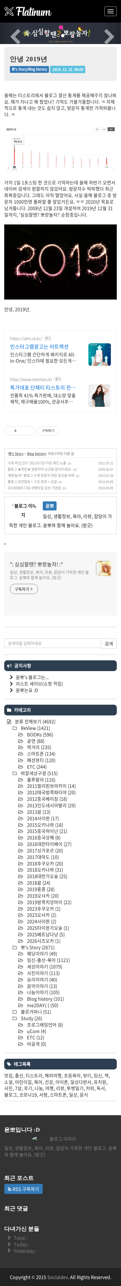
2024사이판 (41, 921)
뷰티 (87, 1075)
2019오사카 (42, 895)
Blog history (36, 453)
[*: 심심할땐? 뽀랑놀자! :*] (28, 11)
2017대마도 (42, 856)
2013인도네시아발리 (51, 805)
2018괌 (38, 882)
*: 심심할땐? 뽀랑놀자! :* (36, 564)
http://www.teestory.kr (31, 379)
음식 (84, 1094)
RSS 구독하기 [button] (25, 1188)
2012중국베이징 (46, 798)
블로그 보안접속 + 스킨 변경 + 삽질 (32, 481)
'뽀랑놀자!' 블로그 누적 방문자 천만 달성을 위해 (41, 475)
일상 (73, 1094)
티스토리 (34, 1075)
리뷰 (60, 1088)
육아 (38, 1081)
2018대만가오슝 (46, 876)
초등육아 (72, 1075)
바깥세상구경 (39, 773)
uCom (36, 1031)
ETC (36, 766)
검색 (109, 643)
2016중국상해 (43, 837)
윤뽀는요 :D (27, 690)
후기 (28, 1088)
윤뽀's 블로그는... (32, 677)
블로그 (10, 1094)
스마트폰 (40, 753)
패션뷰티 (40, 760)
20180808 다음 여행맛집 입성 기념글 (34, 487)
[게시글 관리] (28, 431)
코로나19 (28, 1094)
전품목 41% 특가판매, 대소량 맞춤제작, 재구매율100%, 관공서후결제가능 (43, 398)
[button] (9, 33)
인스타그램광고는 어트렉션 (39, 346)
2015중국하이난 (46, 831)
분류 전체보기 (34, 721)
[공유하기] (21, 431)
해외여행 (53, 1075)
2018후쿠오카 (44, 863)
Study (31, 1018)
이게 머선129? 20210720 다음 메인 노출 (37, 463)
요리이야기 (41, 979)
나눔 (39, 1088)
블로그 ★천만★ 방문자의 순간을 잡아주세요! (39, 469)
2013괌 (38, 811)
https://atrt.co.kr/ (26, 338)
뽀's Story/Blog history (29, 69)
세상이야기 (44, 966)
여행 (49, 1088)
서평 (43, 1094)
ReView (35, 727)
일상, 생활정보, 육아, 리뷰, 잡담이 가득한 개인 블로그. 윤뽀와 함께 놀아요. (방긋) (49, 574)
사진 (8, 1088)
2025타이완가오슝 (47, 927)
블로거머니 (35, 1011)
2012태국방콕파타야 (51, 792)
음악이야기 (41, 985)
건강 (49, 1081)
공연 (35, 740)
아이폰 (61, 1081)
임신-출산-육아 (48, 960)
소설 (8, 1081)
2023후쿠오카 (43, 908)
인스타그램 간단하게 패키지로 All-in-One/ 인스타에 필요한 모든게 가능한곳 (43, 357)
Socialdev (57, 1277)
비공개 (36, 1043)
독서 (101, 1088)
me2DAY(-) (42, 1005)
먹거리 (38, 747)
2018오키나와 (44, 869)
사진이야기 (43, 973)
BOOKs (39, 734)
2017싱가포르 (44, 850)
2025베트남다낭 (45, 934)
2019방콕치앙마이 (48, 902)
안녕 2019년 (29, 59)
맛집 (8, 1075)
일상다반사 (80, 1081)
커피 (90, 1088)
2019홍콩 (40, 889)
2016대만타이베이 (48, 843)
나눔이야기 (43, 992)
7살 (18, 1088)
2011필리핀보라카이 (51, 785)
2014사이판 (42, 818)
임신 (98, 1075)
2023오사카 (41, 914)
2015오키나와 (44, 824)
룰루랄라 (40, 779)
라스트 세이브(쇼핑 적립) (39, 683)
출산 (19, 1075)
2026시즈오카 (43, 940)
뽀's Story (15, 453)
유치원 (100, 1081)
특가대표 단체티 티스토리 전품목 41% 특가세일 (43, 387)
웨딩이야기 (41, 953)
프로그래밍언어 (44, 1024)
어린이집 (23, 1081)
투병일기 (75, 1088)
